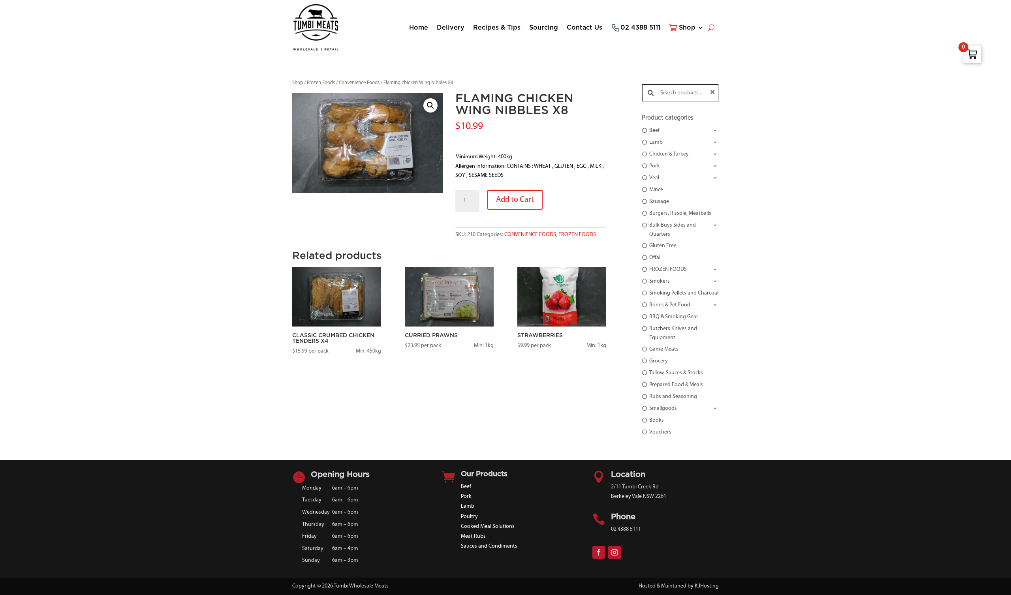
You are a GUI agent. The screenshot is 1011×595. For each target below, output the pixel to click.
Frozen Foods (321, 82)
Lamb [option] (656, 142)
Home (418, 27)
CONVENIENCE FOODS (530, 235)
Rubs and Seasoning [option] (673, 397)
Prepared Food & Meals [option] (676, 385)
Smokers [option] (659, 281)
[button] (430, 105)
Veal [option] (654, 178)
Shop (687, 27)
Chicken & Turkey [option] (669, 154)
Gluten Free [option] (663, 246)
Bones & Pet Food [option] (669, 305)
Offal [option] (654, 258)
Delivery (450, 27)
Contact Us (584, 27)
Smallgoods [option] (663, 408)
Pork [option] (654, 166)
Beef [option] (654, 130)
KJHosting (707, 586)
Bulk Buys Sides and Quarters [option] (672, 229)
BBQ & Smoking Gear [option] (673, 317)
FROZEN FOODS (577, 235)
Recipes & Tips (497, 27)
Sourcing (543, 27)
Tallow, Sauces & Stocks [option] (676, 373)
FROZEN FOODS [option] (668, 269)
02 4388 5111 (640, 27)
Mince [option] (656, 190)
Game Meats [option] (663, 349)
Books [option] (656, 420)
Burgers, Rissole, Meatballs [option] (680, 213)
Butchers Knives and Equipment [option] (673, 333)
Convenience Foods (359, 82)
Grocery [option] (658, 361)
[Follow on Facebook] (598, 552)
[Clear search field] (713, 93)
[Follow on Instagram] (614, 552)
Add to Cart (515, 200)
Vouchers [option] (660, 432)
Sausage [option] (659, 202)
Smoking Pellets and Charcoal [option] (683, 293)
